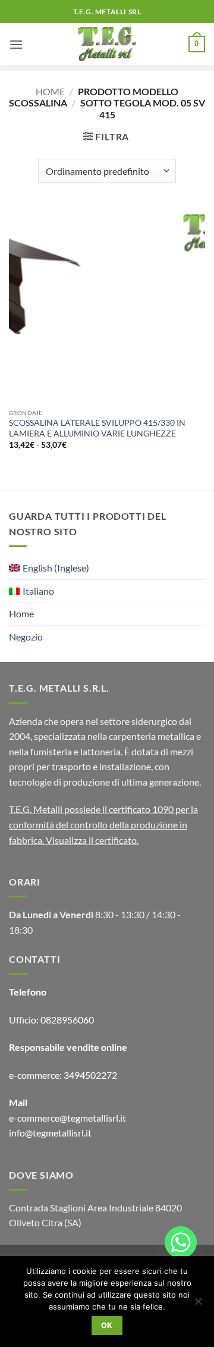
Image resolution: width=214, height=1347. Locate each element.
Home (50, 91)
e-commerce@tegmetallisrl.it (67, 1117)
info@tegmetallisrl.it (50, 1132)
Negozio (26, 636)
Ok (107, 1325)
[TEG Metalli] (107, 44)
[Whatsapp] (181, 1242)
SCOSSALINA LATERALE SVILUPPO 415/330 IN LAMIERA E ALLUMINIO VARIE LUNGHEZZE (97, 428)
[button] (16, 44)
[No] (198, 1304)
